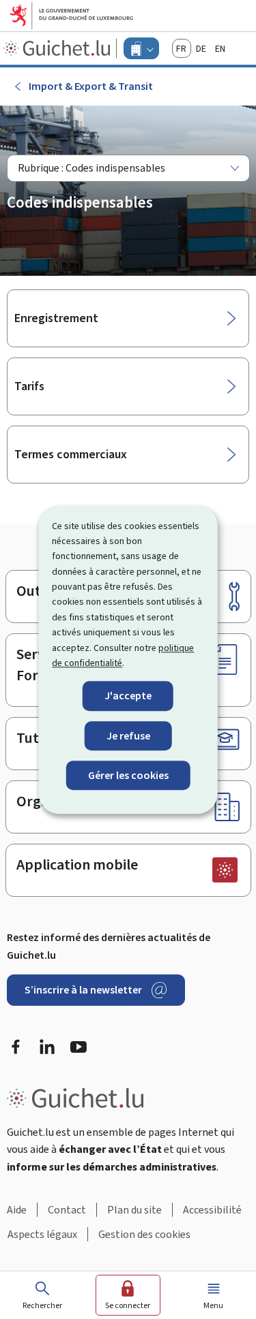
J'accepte (128, 696)
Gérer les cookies (128, 775)
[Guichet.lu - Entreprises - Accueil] (58, 48)
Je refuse (128, 736)
